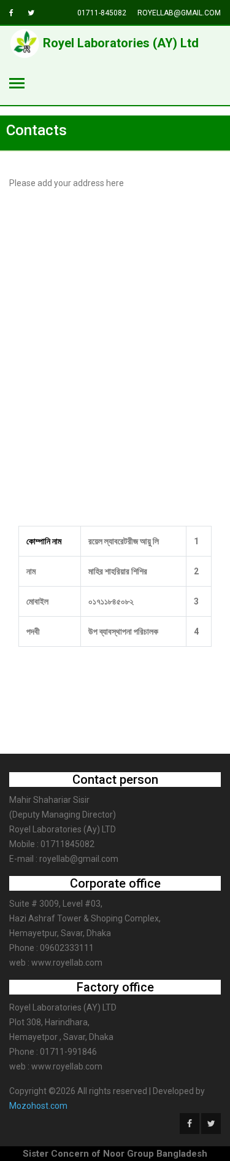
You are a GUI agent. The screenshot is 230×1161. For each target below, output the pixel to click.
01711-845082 (101, 13)
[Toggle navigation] (17, 84)
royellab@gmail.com (179, 13)
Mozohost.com (38, 1106)
